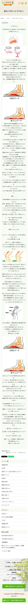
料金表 (3, 478)
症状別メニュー (6, 527)
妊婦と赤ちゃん (6, 488)
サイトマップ (5, 505)
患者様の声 (5, 465)
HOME (2, 18)
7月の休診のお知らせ (8, 539)
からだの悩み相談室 (7, 517)
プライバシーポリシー (8, 502)
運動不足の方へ (6, 485)
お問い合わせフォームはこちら (14, 586)
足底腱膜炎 (5, 542)
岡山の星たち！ (6, 451)
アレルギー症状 (6, 551)
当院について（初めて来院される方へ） (14, 600)
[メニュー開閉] (26, 3)
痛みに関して (5, 495)
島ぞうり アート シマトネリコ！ (16, 452)
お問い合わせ (5, 498)
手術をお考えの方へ (7, 492)
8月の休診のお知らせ (8, 535)
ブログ (8, 18)
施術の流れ (5, 482)
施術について (5, 475)
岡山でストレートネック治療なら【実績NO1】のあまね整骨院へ (13, 547)
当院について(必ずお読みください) (11, 471)
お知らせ (4, 514)
